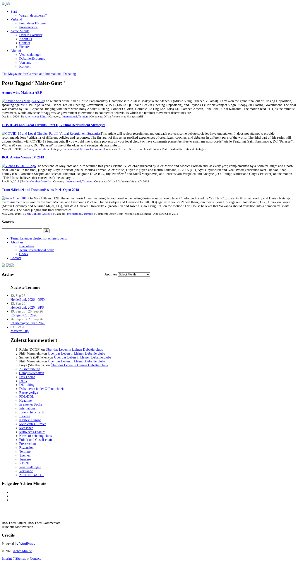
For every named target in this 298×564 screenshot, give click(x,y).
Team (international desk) (36, 250)
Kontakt (24, 66)
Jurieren (24, 416)
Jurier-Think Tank (31, 412)
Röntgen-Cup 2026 (23, 315)
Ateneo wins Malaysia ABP (22, 92)
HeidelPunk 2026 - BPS (27, 307)
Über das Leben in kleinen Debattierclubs (74, 349)
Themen (25, 455)
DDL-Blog (26, 385)
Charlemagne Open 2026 (27, 323)
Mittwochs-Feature (91, 149)
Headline (25, 400)
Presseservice (28, 27)
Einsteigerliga (28, 392)
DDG (23, 381)
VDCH (24, 463)
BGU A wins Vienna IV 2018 (23, 157)
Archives (110, 274)
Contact (24, 43)
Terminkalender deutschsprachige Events (38, 238)
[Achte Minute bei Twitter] (8, 266)
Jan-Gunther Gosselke (38, 181)
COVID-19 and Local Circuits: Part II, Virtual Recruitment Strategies (53, 125)
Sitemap (20, 558)
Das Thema (27, 377)
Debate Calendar (30, 35)
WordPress (26, 543)
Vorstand (25, 62)
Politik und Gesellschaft (35, 440)
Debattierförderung (32, 58)
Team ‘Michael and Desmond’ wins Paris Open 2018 (40, 190)
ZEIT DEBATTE (31, 475)
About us (25, 39)
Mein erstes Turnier (32, 424)
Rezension (26, 447)
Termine (25, 451)
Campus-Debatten (31, 373)
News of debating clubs (35, 436)
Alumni (15, 51)
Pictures (24, 47)
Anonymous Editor (36, 116)
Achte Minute (19, 31)
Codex (23, 254)
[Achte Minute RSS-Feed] (12, 266)
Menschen (26, 428)
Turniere (83, 116)
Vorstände (26, 471)
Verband (16, 19)
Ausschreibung (29, 369)
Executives (26, 246)
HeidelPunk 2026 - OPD (27, 299)
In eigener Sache (30, 404)
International (69, 116)
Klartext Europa (30, 420)
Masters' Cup (19, 331)
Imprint (7, 558)
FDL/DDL (26, 396)
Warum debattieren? (33, 15)
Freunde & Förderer (33, 23)
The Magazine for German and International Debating (39, 74)
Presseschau (27, 443)
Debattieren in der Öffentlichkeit (41, 389)
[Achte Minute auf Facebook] (3, 266)
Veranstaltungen (30, 54)
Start (13, 11)
